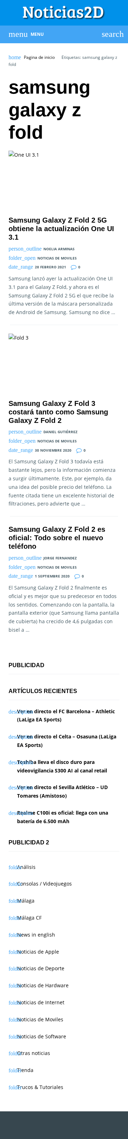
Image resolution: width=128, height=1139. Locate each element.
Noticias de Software (41, 1036)
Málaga (25, 900)
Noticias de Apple (38, 951)
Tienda (25, 1070)
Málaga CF (29, 917)
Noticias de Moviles (57, 258)
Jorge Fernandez (60, 557)
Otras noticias (33, 1053)
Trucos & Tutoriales (40, 1087)
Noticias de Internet (40, 1002)
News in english (36, 934)
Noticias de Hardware (43, 985)
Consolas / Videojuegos (44, 883)
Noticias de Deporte (40, 968)
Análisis (26, 867)
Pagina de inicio (39, 57)
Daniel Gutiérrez (60, 431)
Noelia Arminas (59, 248)
